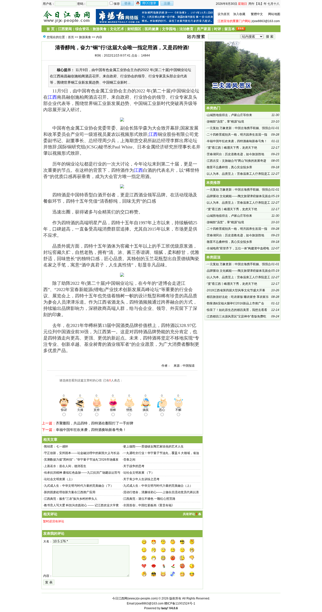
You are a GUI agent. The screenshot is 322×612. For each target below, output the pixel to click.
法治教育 (186, 29)
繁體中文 (257, 14)
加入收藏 (239, 14)
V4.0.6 (173, 608)
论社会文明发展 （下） (138, 472)
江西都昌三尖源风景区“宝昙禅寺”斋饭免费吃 (236, 316)
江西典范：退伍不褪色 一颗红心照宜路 (149, 498)
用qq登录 (147, 3)
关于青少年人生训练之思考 (141, 479)
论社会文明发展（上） (59, 479)
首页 (71, 37)
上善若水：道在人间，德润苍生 (65, 466)
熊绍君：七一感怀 (56, 446)
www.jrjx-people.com (142, 598)
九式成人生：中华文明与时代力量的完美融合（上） (158, 485)
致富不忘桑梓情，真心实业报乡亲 (229, 167)
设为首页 (224, 14)
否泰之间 (129, 459)
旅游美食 (100, 29)
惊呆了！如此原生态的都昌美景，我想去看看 (237, 310)
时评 (217, 29)
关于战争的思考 (133, 466)
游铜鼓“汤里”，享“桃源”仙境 (225, 121)
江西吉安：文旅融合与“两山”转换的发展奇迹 (236, 160)
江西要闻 (65, 29)
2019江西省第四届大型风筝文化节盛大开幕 (236, 290)
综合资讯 (82, 29)
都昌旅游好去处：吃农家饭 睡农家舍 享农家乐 (238, 297)
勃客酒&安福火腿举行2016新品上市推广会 (235, 303)
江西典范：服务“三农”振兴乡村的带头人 (70, 498)
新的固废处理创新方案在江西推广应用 (69, 492)
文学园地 (169, 29)
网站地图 (274, 14)
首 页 (51, 29)
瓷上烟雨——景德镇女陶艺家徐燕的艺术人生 (153, 446)
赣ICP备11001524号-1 (179, 603)
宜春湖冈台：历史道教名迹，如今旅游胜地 (235, 154)
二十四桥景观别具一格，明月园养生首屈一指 (237, 134)
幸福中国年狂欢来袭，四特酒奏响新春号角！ (91, 430)
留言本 (229, 29)
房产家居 (204, 29)
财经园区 (134, 29)
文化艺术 (117, 29)
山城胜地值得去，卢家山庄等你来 (229, 115)
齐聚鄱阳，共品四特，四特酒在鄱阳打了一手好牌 (94, 423)
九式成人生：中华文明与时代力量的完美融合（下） (78, 485)
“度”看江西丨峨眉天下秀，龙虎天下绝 (232, 147)
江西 (52, 97)
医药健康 (152, 29)
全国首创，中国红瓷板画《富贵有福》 (149, 505)
